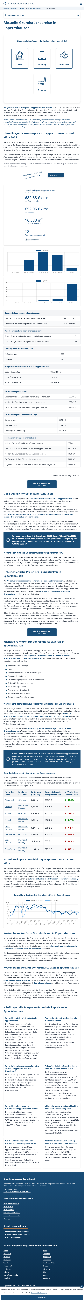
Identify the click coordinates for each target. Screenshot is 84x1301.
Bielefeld (7, 1278)
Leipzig (6, 1272)
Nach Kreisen (8, 1207)
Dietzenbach (10, 834)
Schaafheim (10, 849)
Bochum (46, 1275)
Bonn (45, 1251)
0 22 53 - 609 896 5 (14, 1237)
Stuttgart (7, 1260)
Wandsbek (7, 1263)
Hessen (22, 8)
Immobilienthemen (10, 122)
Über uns (7, 1219)
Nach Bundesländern (11, 1204)
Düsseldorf (8, 1266)
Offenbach (22, 800)
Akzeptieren (42, 1297)
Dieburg (8, 806)
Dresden (46, 1266)
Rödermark (9, 800)
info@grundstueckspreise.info (18, 1231)
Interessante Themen (12, 1213)
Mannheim (47, 1260)
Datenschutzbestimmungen (39, 1293)
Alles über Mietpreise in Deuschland (17, 1192)
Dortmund (7, 1269)
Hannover (7, 1254)
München (46, 1254)
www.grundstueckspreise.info (18, 1234)
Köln (44, 1272)
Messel (8, 820)
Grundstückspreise (10, 8)
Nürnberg (46, 1269)
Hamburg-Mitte (49, 1263)
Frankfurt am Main (11, 1275)
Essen (6, 1251)
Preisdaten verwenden (12, 1216)
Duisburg (46, 1278)
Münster (7, 1257)
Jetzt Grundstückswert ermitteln (42, 484)
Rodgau (8, 813)
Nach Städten (9, 1210)
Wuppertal (47, 1257)
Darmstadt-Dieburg (34, 8)
